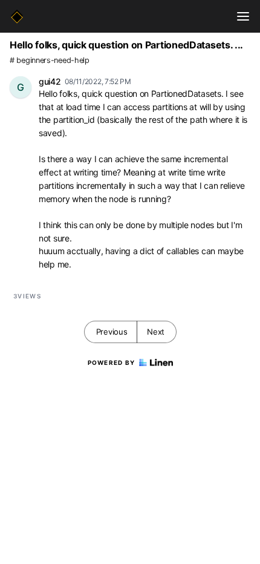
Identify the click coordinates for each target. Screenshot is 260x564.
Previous (112, 331)
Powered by (111, 362)
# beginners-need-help (49, 60)
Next (155, 331)
